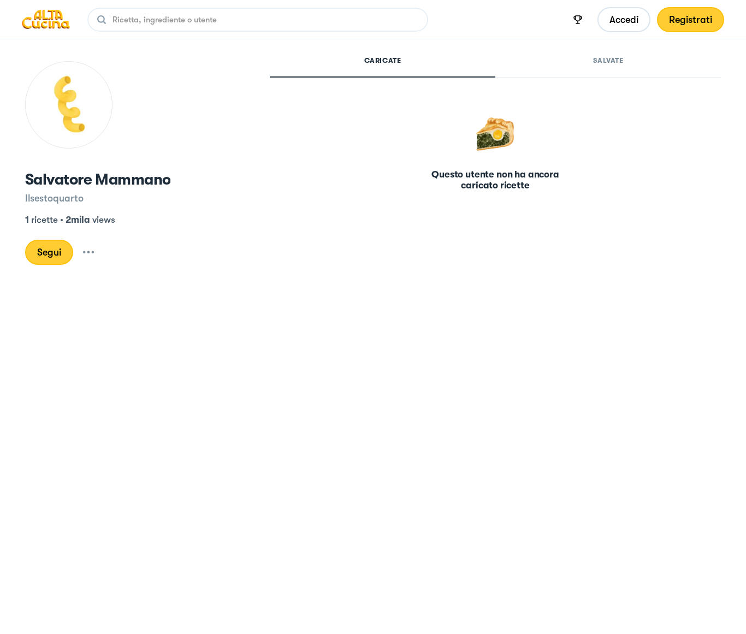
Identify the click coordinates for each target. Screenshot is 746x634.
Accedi (623, 19)
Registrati (690, 19)
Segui (49, 252)
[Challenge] (578, 20)
